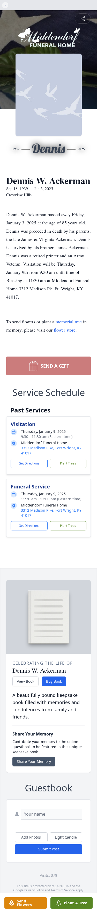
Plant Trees (68, 463)
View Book (25, 681)
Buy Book (54, 681)
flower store (65, 330)
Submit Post (48, 849)
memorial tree (69, 321)
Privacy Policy (34, 890)
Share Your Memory (34, 761)
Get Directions (29, 463)
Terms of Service (63, 890)
